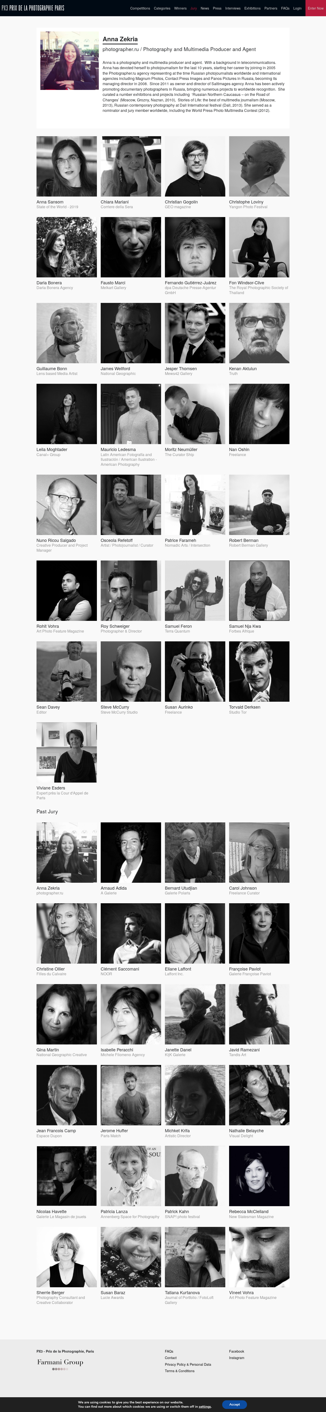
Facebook (236, 1351)
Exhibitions (252, 8)
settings (205, 1407)
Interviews (233, 8)
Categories (162, 8)
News (205, 8)
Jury (193, 8)
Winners (180, 8)
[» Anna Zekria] (33, 8)
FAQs (285, 8)
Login (297, 8)
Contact (171, 1357)
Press (217, 8)
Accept (234, 1404)
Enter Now (316, 8)
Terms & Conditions (180, 1370)
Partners (270, 8)
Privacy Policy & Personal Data (188, 1364)
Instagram (236, 1357)
